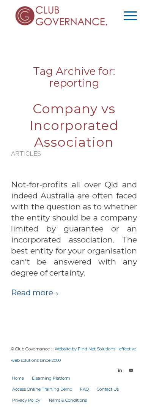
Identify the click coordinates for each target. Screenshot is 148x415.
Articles (26, 153)
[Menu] (126, 15)
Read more (32, 292)
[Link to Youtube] (131, 370)
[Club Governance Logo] (61, 15)
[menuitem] (126, 15)
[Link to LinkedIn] (120, 370)
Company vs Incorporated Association (74, 125)
